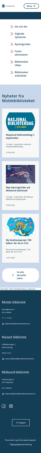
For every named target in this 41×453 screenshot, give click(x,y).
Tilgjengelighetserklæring (20, 444)
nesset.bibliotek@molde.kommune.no (19, 358)
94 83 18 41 (6, 353)
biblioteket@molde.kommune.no (17, 323)
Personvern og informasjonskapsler (20, 440)
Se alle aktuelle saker (21, 275)
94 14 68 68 (6, 388)
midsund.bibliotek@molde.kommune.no (20, 394)
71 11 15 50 (6, 318)
